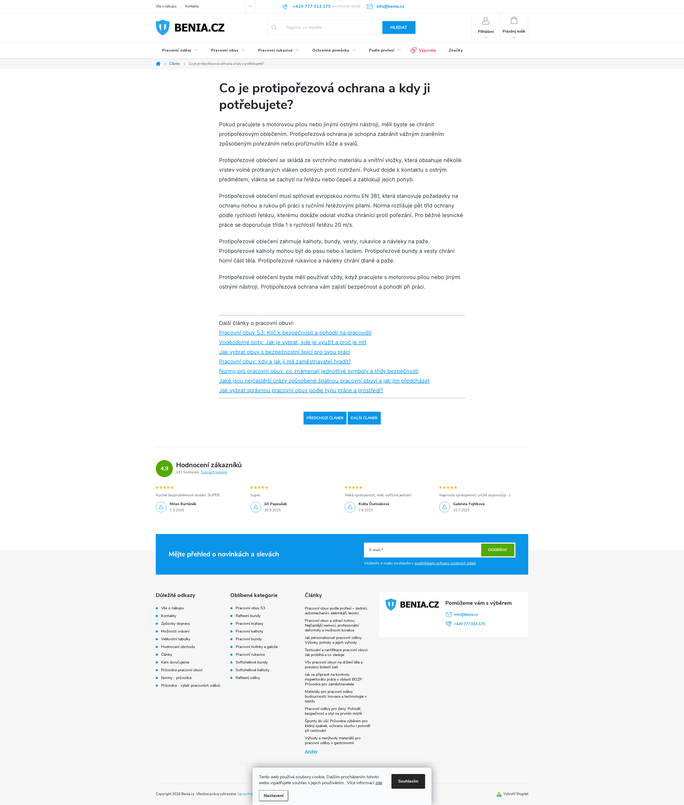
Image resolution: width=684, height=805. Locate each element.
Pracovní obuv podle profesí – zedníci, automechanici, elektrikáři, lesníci (336, 611)
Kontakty (192, 6)
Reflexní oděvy (248, 678)
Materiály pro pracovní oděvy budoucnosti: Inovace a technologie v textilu (336, 696)
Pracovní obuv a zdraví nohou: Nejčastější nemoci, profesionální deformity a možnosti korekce (332, 625)
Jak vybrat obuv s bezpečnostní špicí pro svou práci (284, 352)
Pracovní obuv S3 (250, 608)
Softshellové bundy (252, 662)
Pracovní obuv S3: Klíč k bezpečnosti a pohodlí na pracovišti (295, 332)
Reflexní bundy (248, 616)
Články (166, 654)
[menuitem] (180, 50)
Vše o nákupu (166, 6)
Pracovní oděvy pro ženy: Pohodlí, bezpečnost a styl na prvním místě (333, 711)
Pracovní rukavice (250, 655)
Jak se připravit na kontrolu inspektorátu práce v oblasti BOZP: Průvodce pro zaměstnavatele (334, 679)
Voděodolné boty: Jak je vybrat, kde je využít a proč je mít (292, 342)
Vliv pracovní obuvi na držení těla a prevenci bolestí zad (334, 665)
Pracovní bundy (249, 639)
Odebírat (497, 549)
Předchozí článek (325, 418)
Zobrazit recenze (214, 472)
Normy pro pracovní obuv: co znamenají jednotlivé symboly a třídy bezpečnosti (318, 371)
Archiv (311, 751)
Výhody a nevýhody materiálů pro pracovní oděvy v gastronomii (333, 740)
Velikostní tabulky (175, 639)
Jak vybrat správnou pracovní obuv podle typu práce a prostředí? (301, 390)
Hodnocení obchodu (178, 646)
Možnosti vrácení (175, 631)
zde (378, 783)
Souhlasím (408, 781)
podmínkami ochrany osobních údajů (445, 563)
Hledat (398, 27)
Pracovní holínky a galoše (257, 647)
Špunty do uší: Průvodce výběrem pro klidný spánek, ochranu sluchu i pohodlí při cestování (337, 725)
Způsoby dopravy (175, 623)
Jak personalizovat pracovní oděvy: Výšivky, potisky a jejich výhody (333, 640)
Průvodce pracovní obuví (181, 670)
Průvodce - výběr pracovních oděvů (190, 685)
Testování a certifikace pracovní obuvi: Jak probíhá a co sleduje (336, 652)
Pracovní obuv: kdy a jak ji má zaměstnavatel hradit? (285, 361)
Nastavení (273, 796)
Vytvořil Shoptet (515, 794)
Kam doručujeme (175, 662)
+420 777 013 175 (469, 623)
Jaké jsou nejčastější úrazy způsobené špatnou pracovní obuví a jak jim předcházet (324, 381)
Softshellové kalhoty (252, 670)
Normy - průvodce (176, 677)
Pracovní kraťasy (249, 624)
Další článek (364, 418)
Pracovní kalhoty (249, 631)
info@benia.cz (466, 614)
